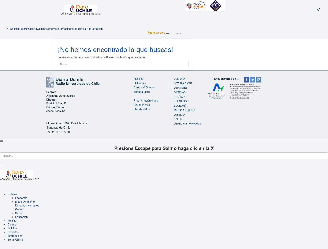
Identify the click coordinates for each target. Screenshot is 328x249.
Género (19, 209)
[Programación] (171, 33)
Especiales (79, 29)
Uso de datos (142, 109)
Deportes (51, 29)
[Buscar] (175, 33)
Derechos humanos (187, 123)
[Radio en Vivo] (167, 33)
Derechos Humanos (27, 205)
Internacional (65, 29)
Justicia (179, 114)
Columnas (140, 83)
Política (24, 29)
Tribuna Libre (142, 92)
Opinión (41, 29)
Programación (94, 29)
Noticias (15, 29)
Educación (181, 101)
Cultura (32, 29)
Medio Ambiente (185, 110)
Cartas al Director (144, 87)
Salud (178, 119)
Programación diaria (146, 100)
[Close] (1, 141)
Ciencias (180, 92)
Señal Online (15, 239)
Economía (180, 105)
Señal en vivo (142, 105)
